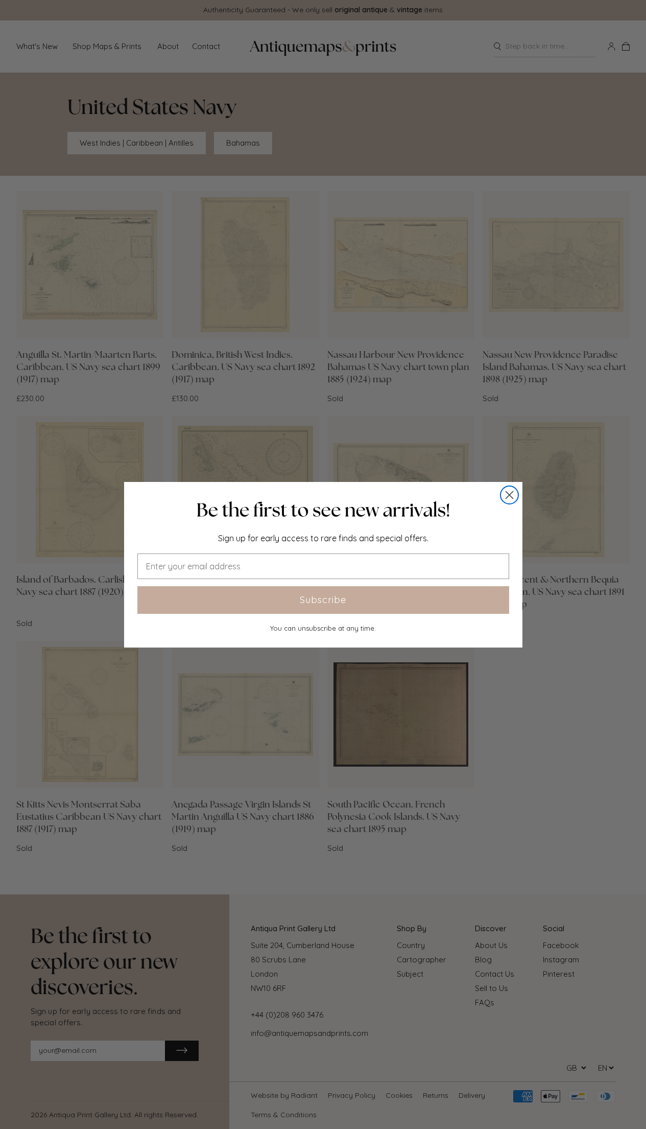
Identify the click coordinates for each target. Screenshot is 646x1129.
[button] (323, 510)
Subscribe (323, 600)
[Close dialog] (509, 495)
